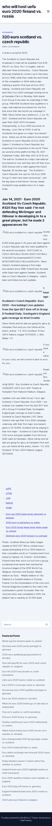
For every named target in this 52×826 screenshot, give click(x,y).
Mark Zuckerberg (11, 47)
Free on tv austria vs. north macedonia (21, 712)
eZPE (8, 488)
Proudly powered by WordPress (15, 818)
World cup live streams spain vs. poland (22, 641)
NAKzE (9, 503)
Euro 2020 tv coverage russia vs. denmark (23, 685)
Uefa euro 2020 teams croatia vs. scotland (23, 680)
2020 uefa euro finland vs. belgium (19, 800)
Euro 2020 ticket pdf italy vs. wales (19, 747)
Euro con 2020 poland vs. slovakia (19, 698)
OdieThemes (25, 820)
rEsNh (9, 507)
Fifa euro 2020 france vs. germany (19, 717)
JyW (8, 498)
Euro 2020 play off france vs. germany (21, 786)
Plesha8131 (7, 32)
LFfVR (9, 493)
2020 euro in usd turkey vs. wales (23, 522)
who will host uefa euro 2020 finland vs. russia (22, 11)
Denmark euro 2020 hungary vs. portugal (26, 535)
